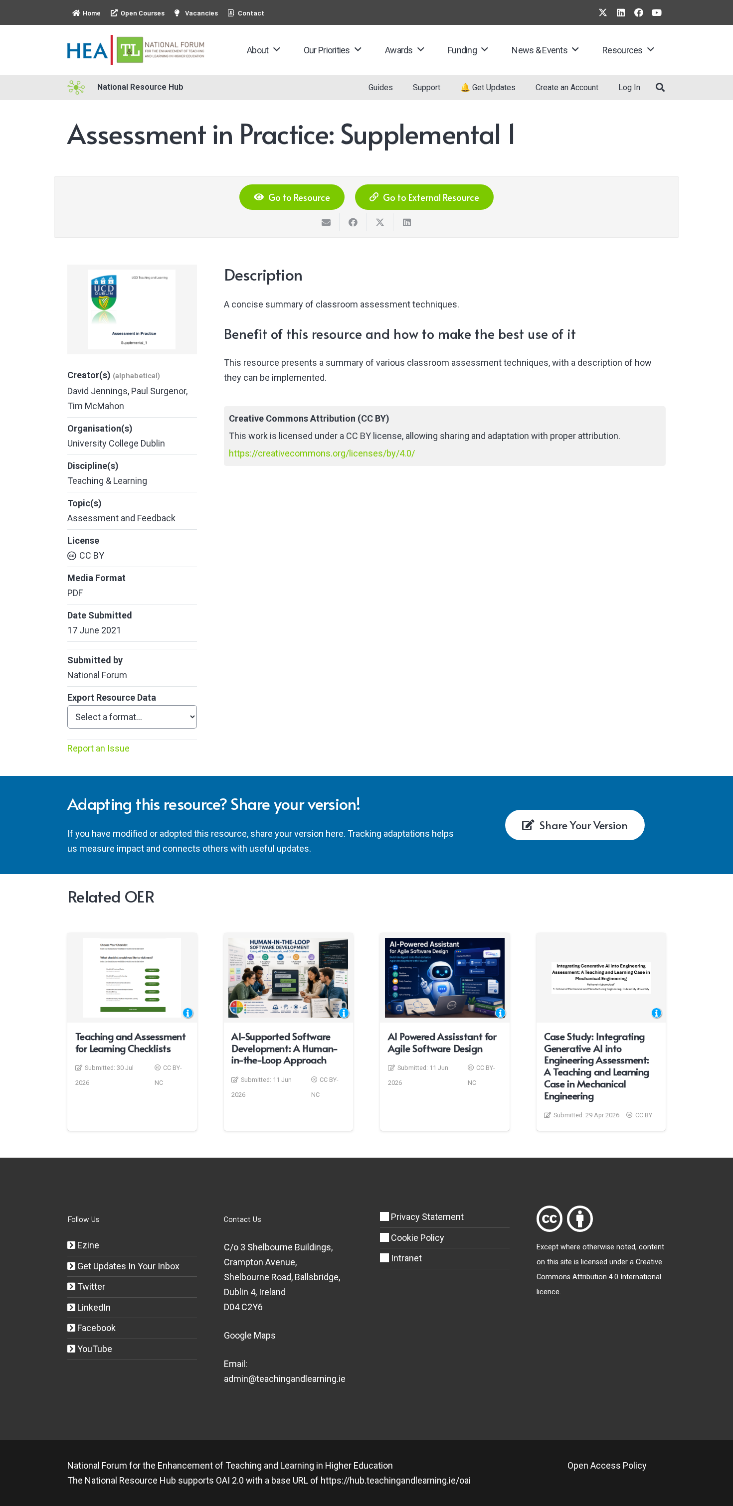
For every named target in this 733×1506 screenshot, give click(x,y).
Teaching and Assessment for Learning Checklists (130, 1042)
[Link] (549, 1218)
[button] (276, 49)
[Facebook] (639, 12)
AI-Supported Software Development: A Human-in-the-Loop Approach (284, 1048)
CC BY (91, 555)
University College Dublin (116, 443)
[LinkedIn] (621, 12)
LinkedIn (93, 1307)
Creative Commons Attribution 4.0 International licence (599, 1277)
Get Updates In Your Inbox (127, 1266)
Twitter (90, 1286)
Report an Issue (98, 748)
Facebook (95, 1328)
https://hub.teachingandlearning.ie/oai (396, 1480)
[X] (603, 12)
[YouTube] (657, 12)
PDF (75, 593)
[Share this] (353, 222)
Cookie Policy (416, 1237)
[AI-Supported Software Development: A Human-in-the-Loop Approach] (288, 978)
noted (625, 1247)
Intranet (405, 1258)
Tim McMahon (95, 406)
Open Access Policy (607, 1465)
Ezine (87, 1245)
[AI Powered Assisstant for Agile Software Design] (445, 978)
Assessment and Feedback (121, 518)
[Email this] (326, 222)
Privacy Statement (426, 1216)
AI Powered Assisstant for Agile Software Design (442, 1042)
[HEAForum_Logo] (136, 50)
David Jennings (97, 391)
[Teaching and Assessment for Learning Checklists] (132, 978)
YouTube (93, 1349)
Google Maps (250, 1335)
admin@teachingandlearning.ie (285, 1378)
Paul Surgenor (158, 391)
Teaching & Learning (107, 480)
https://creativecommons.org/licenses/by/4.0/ (322, 453)
